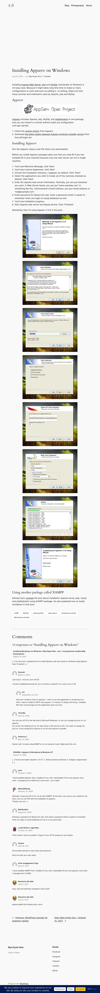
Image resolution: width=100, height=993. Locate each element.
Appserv (16, 119)
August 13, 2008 (19, 755)
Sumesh (21, 672)
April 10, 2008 (23, 716)
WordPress (24, 984)
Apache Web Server (31, 84)
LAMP (16, 613)
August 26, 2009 (24, 812)
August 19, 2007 (19, 657)
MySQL (54, 84)
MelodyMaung (24, 789)
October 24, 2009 (25, 830)
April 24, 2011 (23, 846)
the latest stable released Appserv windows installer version (54, 134)
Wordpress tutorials (21, 617)
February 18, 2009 (25, 791)
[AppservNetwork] (50, 113)
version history (32, 131)
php (44, 84)
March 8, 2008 (24, 675)
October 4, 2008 (24, 773)
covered (30, 598)
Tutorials (47, 76)
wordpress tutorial (68, 613)
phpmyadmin (38, 613)
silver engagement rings (28, 863)
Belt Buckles (23, 809)
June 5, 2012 (23, 884)
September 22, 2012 (30, 695)
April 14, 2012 (23, 866)
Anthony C (22, 737)
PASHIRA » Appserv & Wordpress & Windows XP (33, 752)
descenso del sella (25, 881)
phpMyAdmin (61, 119)
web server (52, 613)
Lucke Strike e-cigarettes (28, 828)
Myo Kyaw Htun (35, 76)
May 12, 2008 (23, 739)
